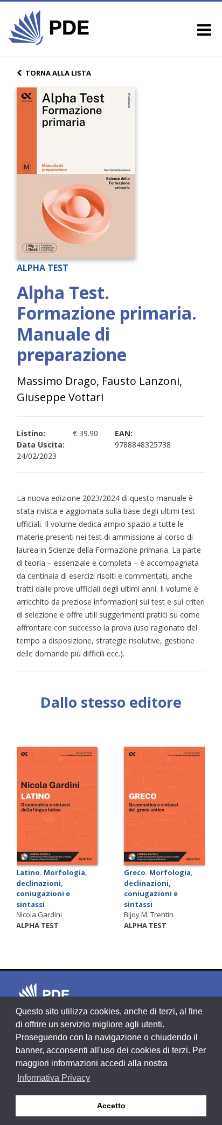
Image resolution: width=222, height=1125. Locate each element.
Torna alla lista (58, 73)
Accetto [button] (111, 1105)
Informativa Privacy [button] (53, 1077)
